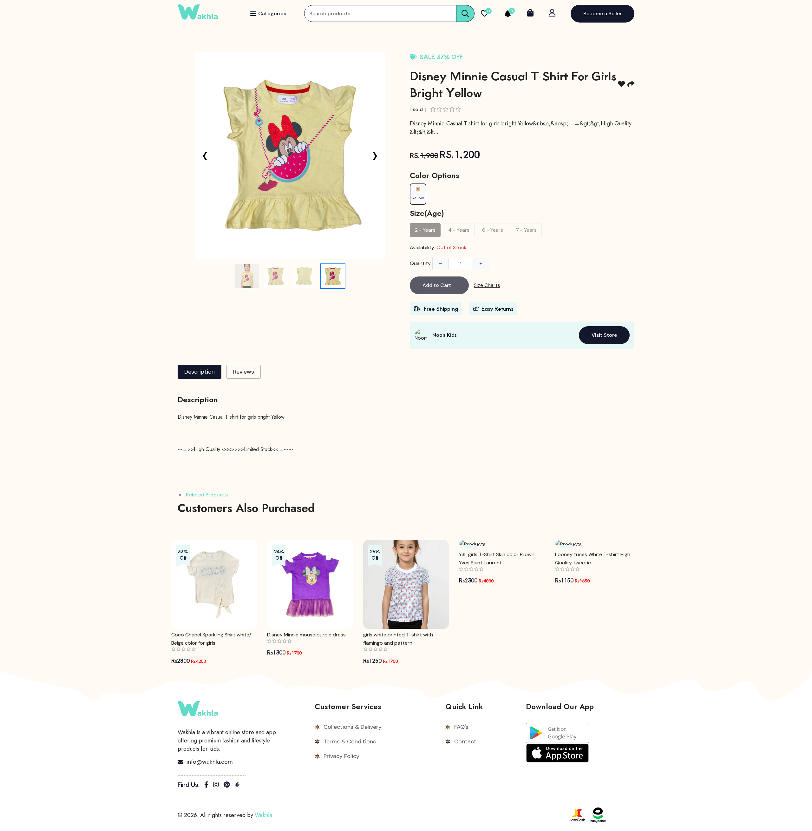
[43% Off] (502, 544)
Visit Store (604, 335)
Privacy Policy (341, 756)
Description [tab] (199, 372)
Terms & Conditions (350, 741)
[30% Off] (598, 544)
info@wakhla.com (210, 762)
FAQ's (461, 727)
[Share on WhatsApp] (630, 83)
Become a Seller (602, 13)
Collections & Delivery (353, 727)
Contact (465, 741)
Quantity (420, 263)
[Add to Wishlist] (621, 83)
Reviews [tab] (243, 372)
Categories (272, 13)
